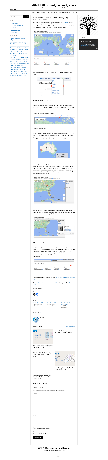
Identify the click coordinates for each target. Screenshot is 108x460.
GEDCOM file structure (52, 12)
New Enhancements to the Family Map (48, 283)
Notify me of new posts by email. (39, 433)
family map (65, 22)
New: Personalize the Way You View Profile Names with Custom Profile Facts (43, 376)
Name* (34, 410)
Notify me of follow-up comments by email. (42, 428)
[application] (88, 44)
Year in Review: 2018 (51, 302)
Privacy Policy (13, 32)
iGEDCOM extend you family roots (54, 5)
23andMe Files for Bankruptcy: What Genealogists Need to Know (42, 354)
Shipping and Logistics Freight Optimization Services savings (54, 458)
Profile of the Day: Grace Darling (18, 71)
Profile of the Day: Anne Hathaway (19, 57)
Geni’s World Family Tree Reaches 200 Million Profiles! (64, 331)
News (41, 313)
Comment (35, 393)
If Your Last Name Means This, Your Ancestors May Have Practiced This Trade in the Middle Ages (19, 63)
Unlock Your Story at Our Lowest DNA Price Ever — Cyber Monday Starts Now (18, 53)
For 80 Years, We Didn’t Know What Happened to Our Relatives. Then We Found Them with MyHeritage (19, 47)
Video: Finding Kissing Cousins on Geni (66, 303)
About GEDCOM (41, 12)
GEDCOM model (73, 12)
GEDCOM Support (63, 12)
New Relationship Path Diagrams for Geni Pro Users (43, 346)
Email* (34, 415)
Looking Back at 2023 (38, 302)
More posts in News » (70, 326)
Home (32, 12)
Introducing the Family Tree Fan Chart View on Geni (64, 368)
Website (34, 420)
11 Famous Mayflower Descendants (19, 59)
